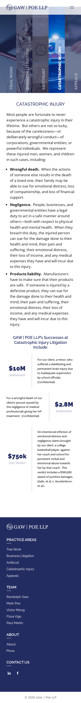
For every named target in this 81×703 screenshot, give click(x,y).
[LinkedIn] (9, 673)
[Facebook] (17, 673)
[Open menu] (72, 7)
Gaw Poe (26, 7)
